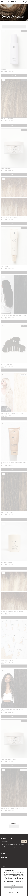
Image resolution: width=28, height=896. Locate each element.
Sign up (24, 841)
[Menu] (2, 2)
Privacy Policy (20, 881)
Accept (13, 885)
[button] (14, 826)
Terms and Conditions (18, 847)
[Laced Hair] (14, 1)
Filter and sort (14, 26)
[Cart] (23, 2)
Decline (13, 888)
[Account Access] (26, 2)
